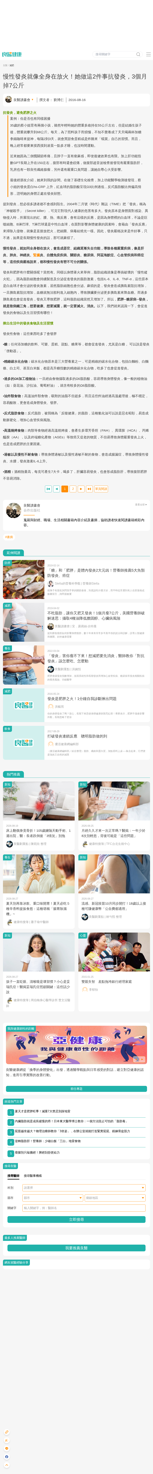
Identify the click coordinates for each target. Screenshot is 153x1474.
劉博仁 (59, 100)
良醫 (5, 65)
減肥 (12, 65)
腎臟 (36, 255)
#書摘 (9, 537)
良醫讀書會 (21, 100)
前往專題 (76, 1088)
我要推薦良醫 (76, 1248)
